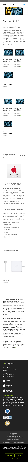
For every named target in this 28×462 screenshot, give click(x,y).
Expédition (6, 66)
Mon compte (8, 441)
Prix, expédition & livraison (18, 442)
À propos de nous (18, 444)
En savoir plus (14, 458)
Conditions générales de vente (13, 434)
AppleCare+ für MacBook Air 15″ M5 (13, 184)
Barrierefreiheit (6, 442)
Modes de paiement (17, 441)
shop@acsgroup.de (8, 373)
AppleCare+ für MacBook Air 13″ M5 (13, 183)
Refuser (19, 455)
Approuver (10, 455)
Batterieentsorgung (8, 444)
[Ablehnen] (26, 453)
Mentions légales (13, 433)
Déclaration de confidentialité (13, 436)
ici (14, 347)
